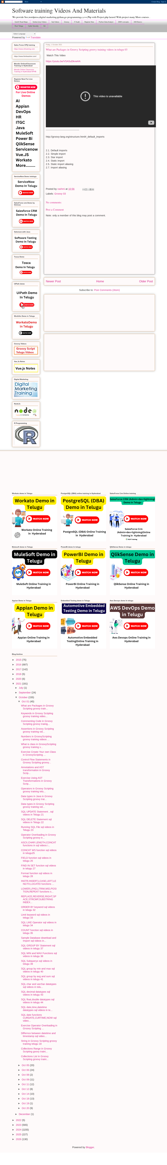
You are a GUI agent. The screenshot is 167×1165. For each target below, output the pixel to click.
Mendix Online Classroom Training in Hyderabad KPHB (25, 71)
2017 (19, 669)
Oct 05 (26, 1065)
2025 (19, 1134)
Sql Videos (55, 22)
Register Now (89, 22)
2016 (19, 664)
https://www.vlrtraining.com (24, 49)
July (21, 687)
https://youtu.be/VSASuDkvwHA (63, 61)
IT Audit (77, 22)
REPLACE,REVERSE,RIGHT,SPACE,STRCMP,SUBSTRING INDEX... (38, 899)
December (25, 1114)
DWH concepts (123, 22)
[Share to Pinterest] (93, 189)
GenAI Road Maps (21, 22)
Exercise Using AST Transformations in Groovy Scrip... (36, 781)
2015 (19, 659)
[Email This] (83, 189)
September (25, 692)
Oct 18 (26, 1098)
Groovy (66, 22)
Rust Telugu (19, 26)
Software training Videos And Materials (59, 10)
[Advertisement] (99, 312)
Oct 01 (26, 701)
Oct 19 (26, 1103)
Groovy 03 (60, 193)
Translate (36, 37)
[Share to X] (88, 189)
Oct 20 (26, 1108)
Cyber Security (33, 26)
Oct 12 (26, 1089)
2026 (19, 1139)
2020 (19, 679)
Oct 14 (26, 1093)
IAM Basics (138, 22)
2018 (19, 674)
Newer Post (53, 281)
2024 (19, 1129)
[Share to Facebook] (90, 189)
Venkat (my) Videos (40, 22)
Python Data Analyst (106, 22)
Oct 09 (26, 1079)
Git (44, 26)
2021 (19, 683)
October (23, 697)
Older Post (146, 281)
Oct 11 (26, 1084)
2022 (19, 1120)
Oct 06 (26, 1070)
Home (100, 281)
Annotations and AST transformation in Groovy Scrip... (35, 770)
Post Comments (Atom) (107, 290)
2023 (19, 1125)
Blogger (90, 1147)
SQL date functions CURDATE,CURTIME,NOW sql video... (38, 1018)
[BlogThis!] (86, 189)
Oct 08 (26, 1074)
